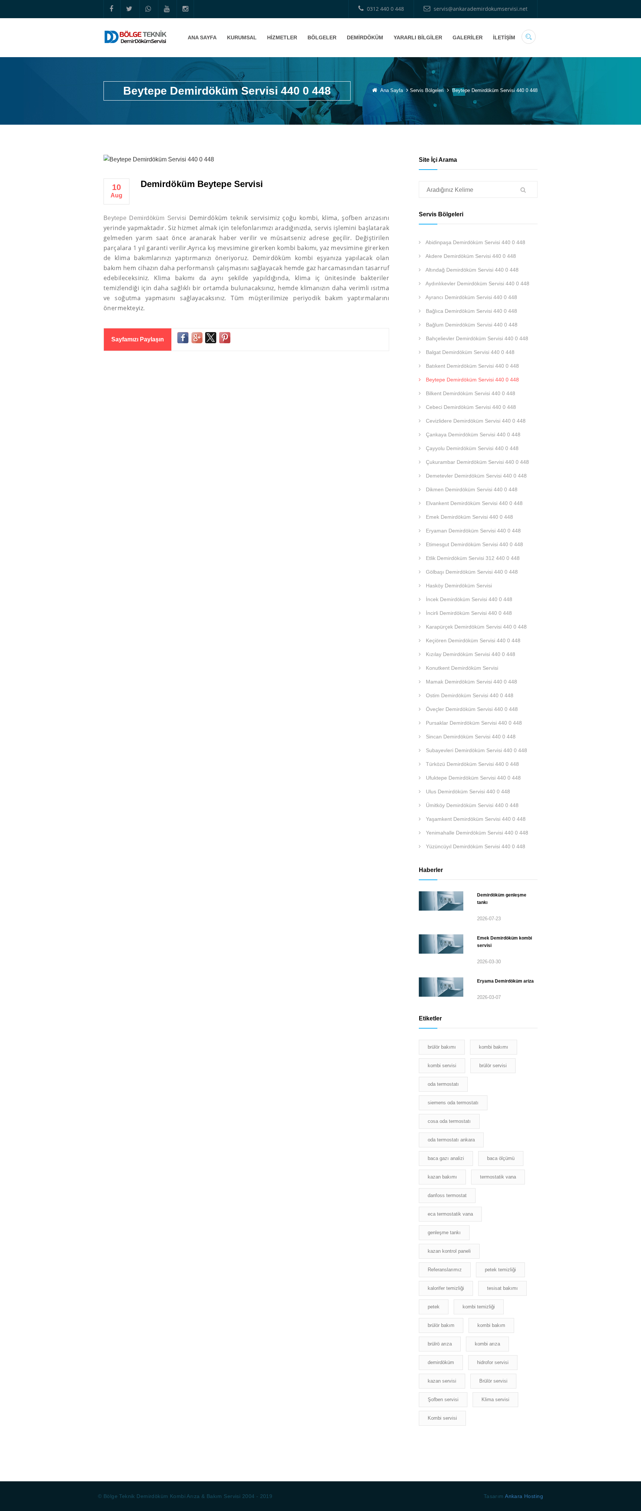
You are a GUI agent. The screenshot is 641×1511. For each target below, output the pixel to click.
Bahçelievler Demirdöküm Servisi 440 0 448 (476, 338)
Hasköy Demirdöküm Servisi (458, 586)
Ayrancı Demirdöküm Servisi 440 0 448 (470, 297)
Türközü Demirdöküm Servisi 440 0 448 (471, 764)
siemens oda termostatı (453, 1102)
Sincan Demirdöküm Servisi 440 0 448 (470, 737)
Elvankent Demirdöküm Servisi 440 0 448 (473, 503)
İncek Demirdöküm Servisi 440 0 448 (468, 599)
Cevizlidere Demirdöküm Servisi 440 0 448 (475, 421)
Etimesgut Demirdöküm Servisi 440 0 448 (473, 544)
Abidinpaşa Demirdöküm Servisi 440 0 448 (474, 242)
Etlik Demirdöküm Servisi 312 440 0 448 (472, 558)
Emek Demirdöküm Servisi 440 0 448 (468, 517)
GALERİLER (468, 37)
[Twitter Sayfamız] (129, 9)
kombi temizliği (479, 1307)
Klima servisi (495, 1399)
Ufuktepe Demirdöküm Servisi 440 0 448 (472, 778)
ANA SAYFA (202, 37)
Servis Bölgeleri (427, 90)
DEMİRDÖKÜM (365, 37)
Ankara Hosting (524, 1496)
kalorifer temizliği (446, 1288)
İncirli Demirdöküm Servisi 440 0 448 (468, 613)
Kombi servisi (442, 1418)
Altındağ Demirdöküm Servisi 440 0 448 (471, 270)
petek (434, 1307)
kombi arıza (487, 1344)
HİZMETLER (282, 37)
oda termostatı (443, 1084)
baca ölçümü (501, 1158)
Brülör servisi (493, 1381)
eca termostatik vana (450, 1214)
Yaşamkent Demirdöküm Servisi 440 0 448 (475, 819)
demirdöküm (441, 1362)
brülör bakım (441, 1325)
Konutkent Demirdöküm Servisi (461, 668)
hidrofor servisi (493, 1362)
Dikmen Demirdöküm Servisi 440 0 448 (470, 489)
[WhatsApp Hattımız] (148, 9)
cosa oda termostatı (449, 1121)
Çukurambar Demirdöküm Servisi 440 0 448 (476, 462)
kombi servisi (442, 1065)
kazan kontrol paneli (449, 1251)
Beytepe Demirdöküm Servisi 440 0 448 (471, 380)
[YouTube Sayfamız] (166, 9)
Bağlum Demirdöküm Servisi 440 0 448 (470, 325)
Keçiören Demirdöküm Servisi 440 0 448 (472, 640)
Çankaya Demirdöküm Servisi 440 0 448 (472, 434)
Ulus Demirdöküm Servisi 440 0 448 (467, 791)
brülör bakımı (442, 1047)
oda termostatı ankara (451, 1140)
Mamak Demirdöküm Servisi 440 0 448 (470, 682)
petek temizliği (500, 1269)
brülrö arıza (440, 1344)
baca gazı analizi (446, 1158)
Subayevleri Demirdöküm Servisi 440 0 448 (475, 750)
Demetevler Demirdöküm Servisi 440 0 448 (475, 476)
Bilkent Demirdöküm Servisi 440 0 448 (469, 393)
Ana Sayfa (391, 90)
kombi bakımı (493, 1047)
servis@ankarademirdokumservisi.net (479, 8)
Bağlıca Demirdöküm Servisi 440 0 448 (470, 311)
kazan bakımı (442, 1177)
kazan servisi (442, 1381)
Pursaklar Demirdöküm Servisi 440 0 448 (473, 723)
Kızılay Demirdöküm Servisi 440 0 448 (469, 654)
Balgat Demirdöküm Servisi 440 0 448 (469, 352)
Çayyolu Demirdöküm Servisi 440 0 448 (471, 448)
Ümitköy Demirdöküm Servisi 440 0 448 (471, 805)
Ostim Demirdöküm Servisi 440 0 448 (468, 695)
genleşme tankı (444, 1232)
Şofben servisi (443, 1399)
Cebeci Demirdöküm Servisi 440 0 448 (470, 407)
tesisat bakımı (502, 1288)
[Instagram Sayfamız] (185, 9)
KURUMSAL (242, 37)
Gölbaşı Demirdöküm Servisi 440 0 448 (471, 572)
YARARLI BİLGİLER (418, 37)
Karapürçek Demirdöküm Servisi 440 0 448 (475, 627)
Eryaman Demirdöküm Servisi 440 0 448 (472, 531)
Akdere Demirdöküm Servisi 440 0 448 (470, 256)
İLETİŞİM (504, 37)
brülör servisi (493, 1065)
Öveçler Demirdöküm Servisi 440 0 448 (471, 709)
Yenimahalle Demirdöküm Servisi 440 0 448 (476, 833)
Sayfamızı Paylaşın (137, 339)
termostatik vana (498, 1177)
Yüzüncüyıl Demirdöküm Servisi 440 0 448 (474, 846)
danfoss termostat (447, 1195)
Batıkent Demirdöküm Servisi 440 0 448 (471, 366)
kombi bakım (491, 1325)
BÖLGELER (322, 37)
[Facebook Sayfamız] (111, 9)
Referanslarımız (445, 1269)
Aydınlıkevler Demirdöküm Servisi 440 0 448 (476, 283)
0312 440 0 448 (384, 8)
